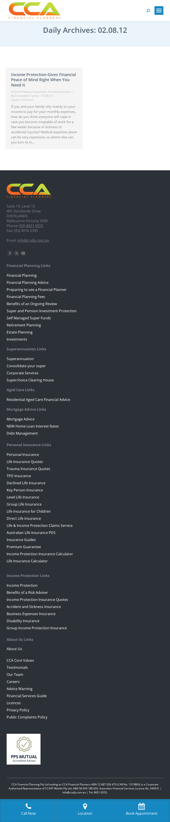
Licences (14, 702)
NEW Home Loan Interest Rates (33, 426)
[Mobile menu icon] (159, 10)
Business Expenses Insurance (31, 613)
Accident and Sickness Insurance (34, 606)
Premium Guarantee (24, 546)
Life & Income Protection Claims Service (40, 525)
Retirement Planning (24, 325)
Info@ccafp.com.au (74, 792)
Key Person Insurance (25, 490)
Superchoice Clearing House (30, 380)
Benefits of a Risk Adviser (27, 592)
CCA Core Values (20, 660)
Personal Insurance (59, 92)
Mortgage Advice (21, 419)
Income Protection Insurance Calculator (40, 553)
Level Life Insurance (23, 497)
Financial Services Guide (27, 695)
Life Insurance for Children (29, 511)
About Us (14, 648)
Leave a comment (22, 100)
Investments (17, 339)
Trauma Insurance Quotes (28, 468)
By (25, 96)
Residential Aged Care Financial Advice (38, 399)
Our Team (15, 674)
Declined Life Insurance (26, 483)
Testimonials (17, 667)
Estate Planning (20, 332)
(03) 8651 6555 (31, 225)
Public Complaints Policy (27, 717)
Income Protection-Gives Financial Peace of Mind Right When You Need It (43, 80)
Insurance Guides (21, 539)
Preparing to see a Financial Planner (37, 289)
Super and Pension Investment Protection (42, 310)
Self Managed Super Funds (29, 318)
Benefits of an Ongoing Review (32, 303)
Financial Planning (22, 275)
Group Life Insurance (24, 504)
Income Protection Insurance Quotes (37, 599)
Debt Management (22, 433)
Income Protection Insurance (28, 92)
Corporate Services (23, 373)
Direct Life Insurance (24, 518)
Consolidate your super (26, 365)
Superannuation (20, 358)
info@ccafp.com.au (33, 240)
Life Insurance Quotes (25, 461)
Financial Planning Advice (27, 282)
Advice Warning (20, 688)
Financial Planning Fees (26, 296)
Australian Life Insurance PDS (31, 532)
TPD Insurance (19, 475)
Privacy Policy (18, 710)
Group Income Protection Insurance (37, 628)
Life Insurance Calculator (27, 561)
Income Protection (22, 585)
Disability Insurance (23, 620)
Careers (13, 681)
